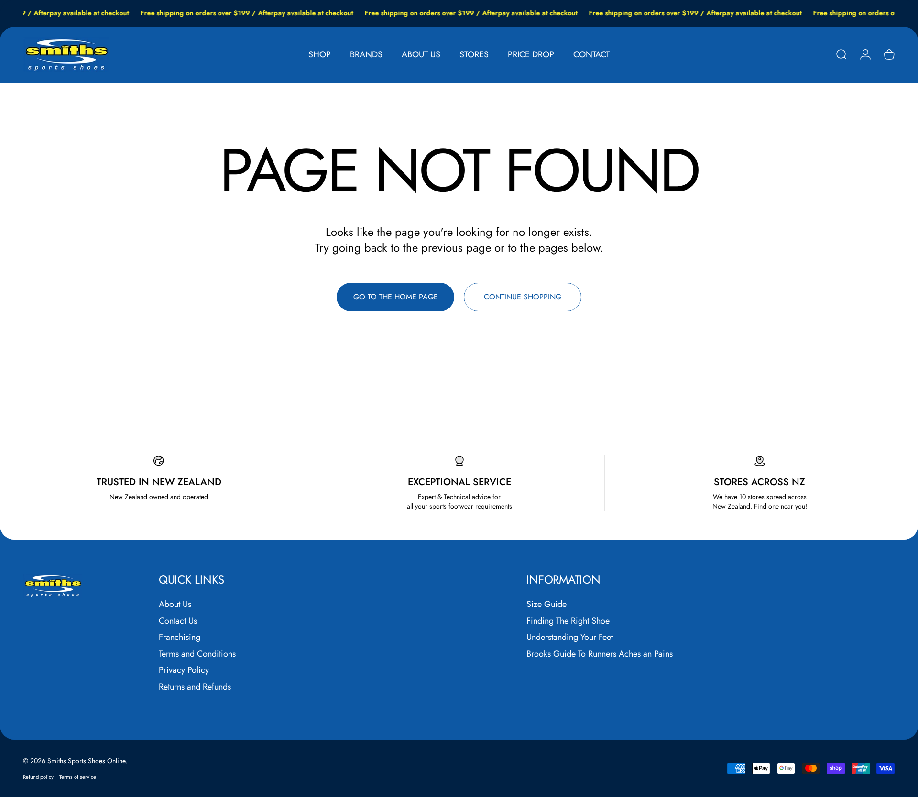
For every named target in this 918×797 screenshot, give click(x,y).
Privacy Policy (184, 670)
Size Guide (546, 604)
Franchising (179, 637)
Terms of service (77, 777)
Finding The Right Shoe (568, 621)
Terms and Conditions (197, 653)
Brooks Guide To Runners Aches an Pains (599, 653)
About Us (175, 604)
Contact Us (178, 621)
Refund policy (38, 777)
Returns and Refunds (195, 686)
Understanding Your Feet (569, 637)
